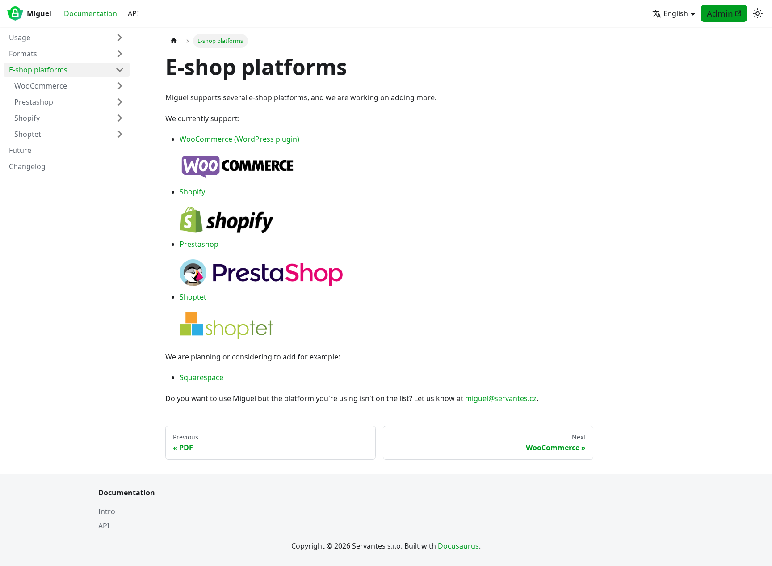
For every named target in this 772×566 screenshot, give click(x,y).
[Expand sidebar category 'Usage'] (120, 37)
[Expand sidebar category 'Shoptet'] (120, 134)
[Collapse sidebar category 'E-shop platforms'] (120, 70)
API (133, 13)
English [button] (675, 13)
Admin (720, 13)
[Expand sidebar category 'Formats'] (120, 53)
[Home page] (173, 41)
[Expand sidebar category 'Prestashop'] (120, 102)
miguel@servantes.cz (501, 398)
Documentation (90, 13)
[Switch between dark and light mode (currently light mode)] (758, 13)
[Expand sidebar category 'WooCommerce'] (120, 86)
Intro (106, 511)
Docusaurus (458, 546)
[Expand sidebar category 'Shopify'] (120, 118)
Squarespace (201, 377)
